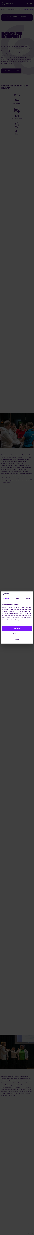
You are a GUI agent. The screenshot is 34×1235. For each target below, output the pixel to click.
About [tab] (28, 598)
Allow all (17, 628)
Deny (17, 639)
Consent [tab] (6, 598)
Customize (16, 634)
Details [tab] (17, 598)
